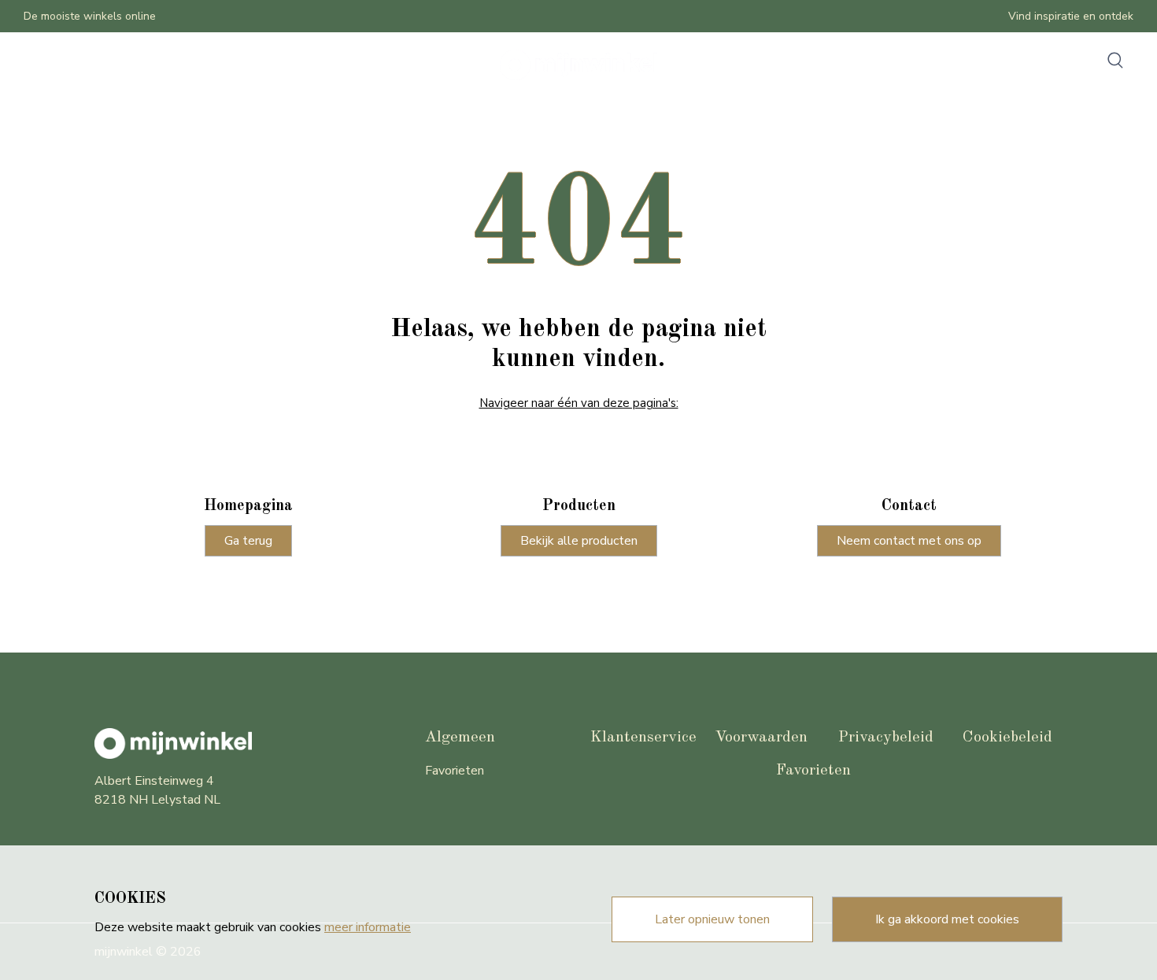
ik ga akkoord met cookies (947, 919)
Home (47, 65)
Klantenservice (643, 737)
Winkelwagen (240, 65)
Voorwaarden (761, 737)
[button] (1115, 60)
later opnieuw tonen (712, 919)
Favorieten (454, 770)
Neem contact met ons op (909, 540)
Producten (105, 65)
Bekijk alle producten (579, 540)
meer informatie (367, 927)
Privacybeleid (885, 737)
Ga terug (248, 540)
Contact (168, 65)
